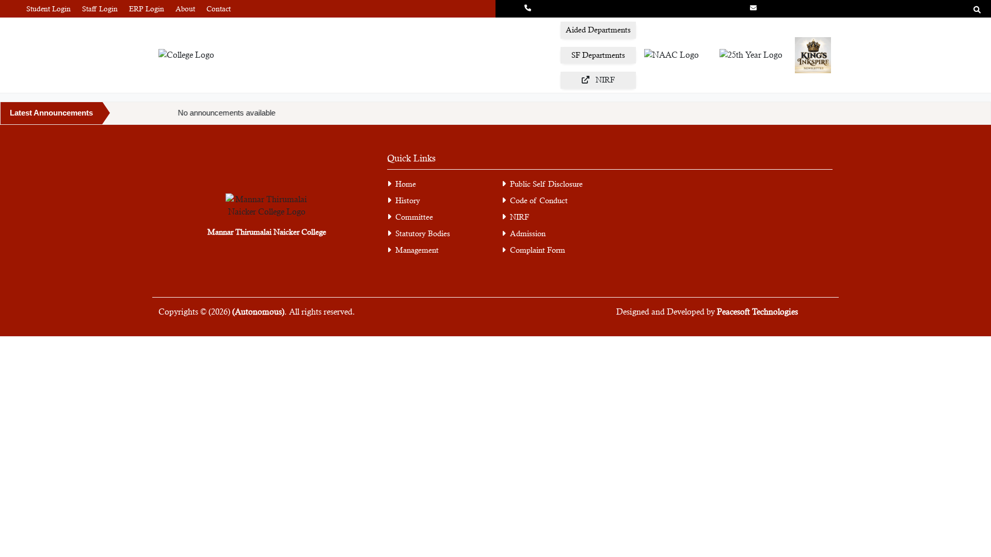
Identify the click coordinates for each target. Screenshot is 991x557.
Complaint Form (537, 249)
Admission (528, 233)
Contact (218, 9)
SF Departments (598, 55)
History (407, 200)
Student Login (48, 9)
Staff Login (100, 9)
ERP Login (146, 9)
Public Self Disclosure (546, 183)
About (185, 9)
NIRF (519, 216)
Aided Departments (598, 29)
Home (405, 183)
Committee (414, 216)
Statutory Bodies (422, 233)
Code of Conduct (539, 200)
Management (417, 249)
